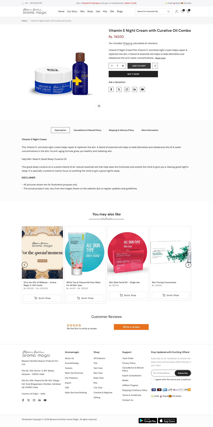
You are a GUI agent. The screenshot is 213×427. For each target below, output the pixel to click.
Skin (82, 11)
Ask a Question (117, 82)
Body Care (99, 378)
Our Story (72, 11)
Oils (112, 11)
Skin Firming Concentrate (164, 282)
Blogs (120, 11)
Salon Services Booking (76, 392)
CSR (67, 387)
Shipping (127, 43)
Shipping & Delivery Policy (121, 130)
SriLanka (187, 3)
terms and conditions (180, 379)
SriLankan (176, 396)
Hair (98, 11)
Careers (68, 368)
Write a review (131, 326)
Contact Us (127, 400)
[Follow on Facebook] (111, 89)
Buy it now (133, 74)
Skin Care (98, 373)
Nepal (178, 3)
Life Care (98, 387)
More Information (150, 130)
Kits (105, 11)
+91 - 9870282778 (33, 3)
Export (68, 382)
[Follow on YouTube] (142, 89)
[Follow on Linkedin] (134, 89)
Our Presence (71, 378)
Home (61, 11)
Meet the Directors (74, 373)
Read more (160, 58)
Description (60, 130)
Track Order (127, 358)
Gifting (97, 397)
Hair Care (98, 368)
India (170, 3)
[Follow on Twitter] (118, 89)
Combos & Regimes (103, 392)
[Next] (188, 265)
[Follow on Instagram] (126, 89)
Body (90, 11)
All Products (99, 358)
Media (125, 380)
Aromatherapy (72, 363)
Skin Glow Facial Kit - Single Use (124, 282)
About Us (69, 358)
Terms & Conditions (131, 395)
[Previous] (25, 265)
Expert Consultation (131, 375)
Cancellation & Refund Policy (87, 130)
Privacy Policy (129, 363)
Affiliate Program (130, 385)
